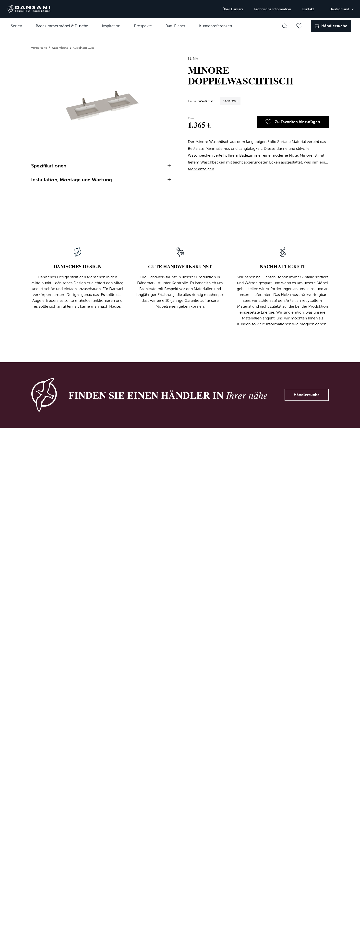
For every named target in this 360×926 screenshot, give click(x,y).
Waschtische (60, 47)
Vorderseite (39, 47)
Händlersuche (307, 394)
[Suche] (285, 26)
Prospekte (143, 25)
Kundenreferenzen (215, 25)
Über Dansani (232, 9)
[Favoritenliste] (299, 26)
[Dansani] (29, 9)
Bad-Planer (175, 25)
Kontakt (308, 9)
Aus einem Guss (83, 47)
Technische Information (272, 9)
